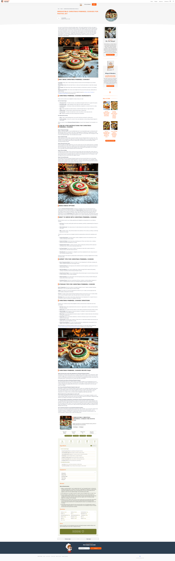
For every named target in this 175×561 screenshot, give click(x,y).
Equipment (71, 442)
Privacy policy (58, 556)
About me (161, 1)
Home (152, 1)
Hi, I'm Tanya (48, 556)
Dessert (62, 8)
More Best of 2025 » (110, 140)
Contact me (166, 1)
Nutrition (87, 442)
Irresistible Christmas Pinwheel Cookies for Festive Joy (71, 8)
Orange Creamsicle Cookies (74, 326)
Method (79, 442)
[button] (95, 448)
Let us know (74, 532)
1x (91, 445)
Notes (95, 442)
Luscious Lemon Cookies (88, 92)
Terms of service (65, 556)
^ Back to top (39, 556)
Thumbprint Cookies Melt (63, 93)
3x (94, 445)
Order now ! (94, 4)
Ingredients (62, 442)
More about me (110, 54)
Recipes (156, 1)
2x (92, 445)
